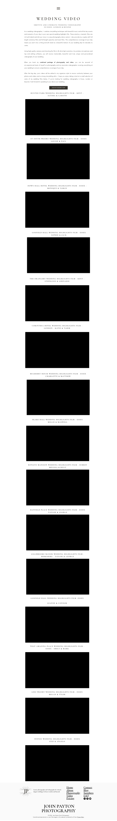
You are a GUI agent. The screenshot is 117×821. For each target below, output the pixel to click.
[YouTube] (90, 799)
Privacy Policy (80, 817)
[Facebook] (87, 799)
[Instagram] (85, 799)
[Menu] (58, 8)
